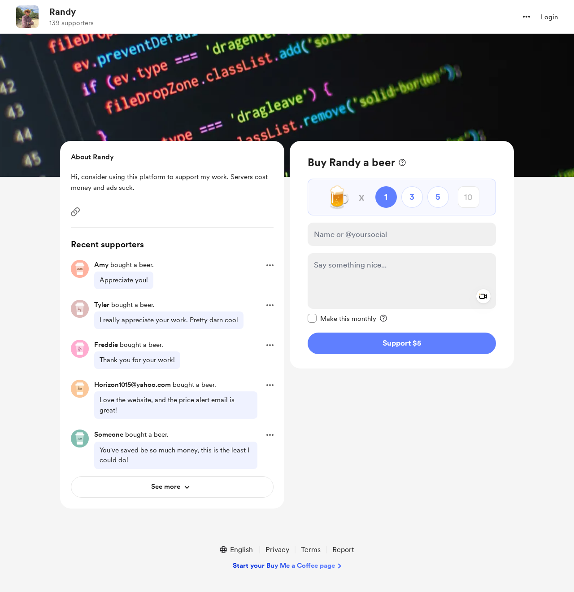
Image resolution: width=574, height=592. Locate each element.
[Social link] (75, 211)
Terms (311, 549)
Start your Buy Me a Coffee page (284, 565)
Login (549, 17)
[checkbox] (342, 318)
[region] (402, 254)
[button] (526, 16)
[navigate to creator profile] (27, 16)
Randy (62, 11)
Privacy (277, 549)
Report (343, 549)
